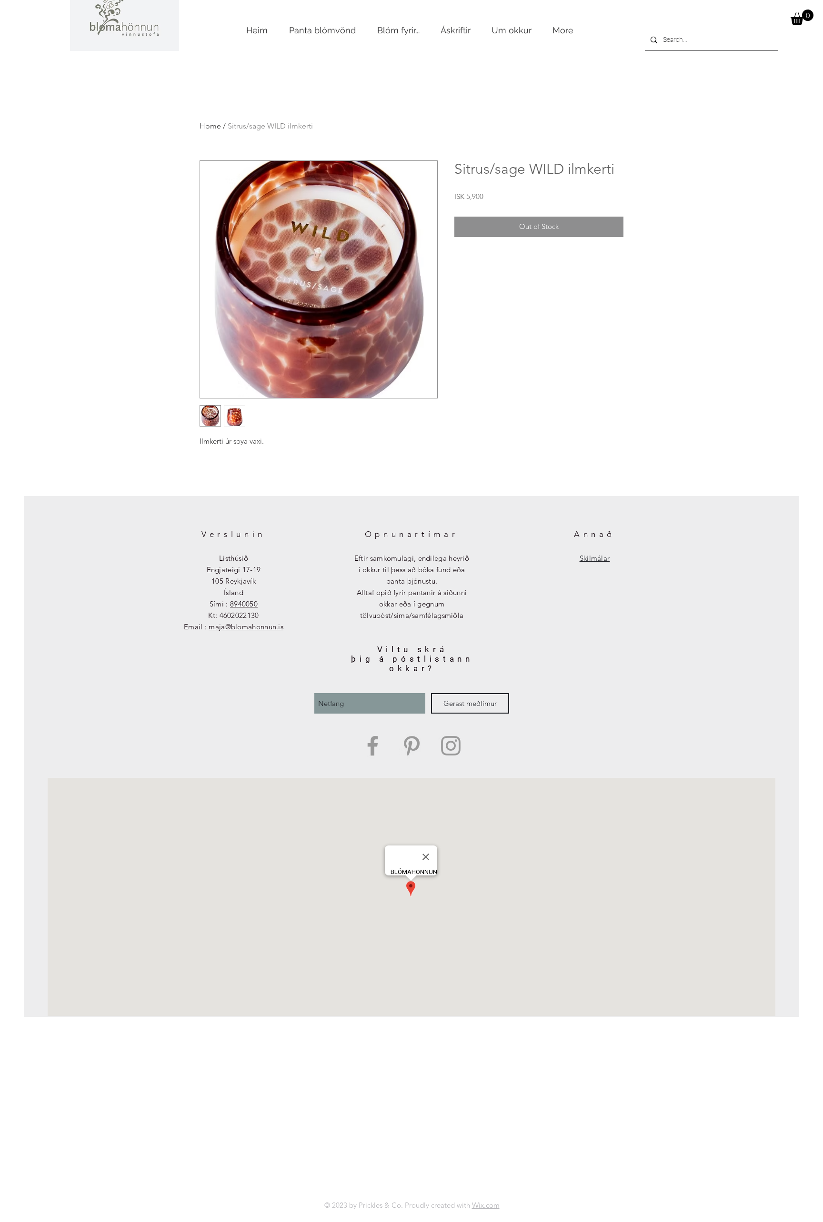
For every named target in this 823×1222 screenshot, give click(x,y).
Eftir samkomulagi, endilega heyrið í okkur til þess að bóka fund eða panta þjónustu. (411, 570)
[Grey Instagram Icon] (451, 746)
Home (210, 125)
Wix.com (486, 1205)
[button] (802, 17)
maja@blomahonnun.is (246, 626)
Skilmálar (595, 558)
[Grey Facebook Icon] (373, 746)
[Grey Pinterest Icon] (412, 746)
